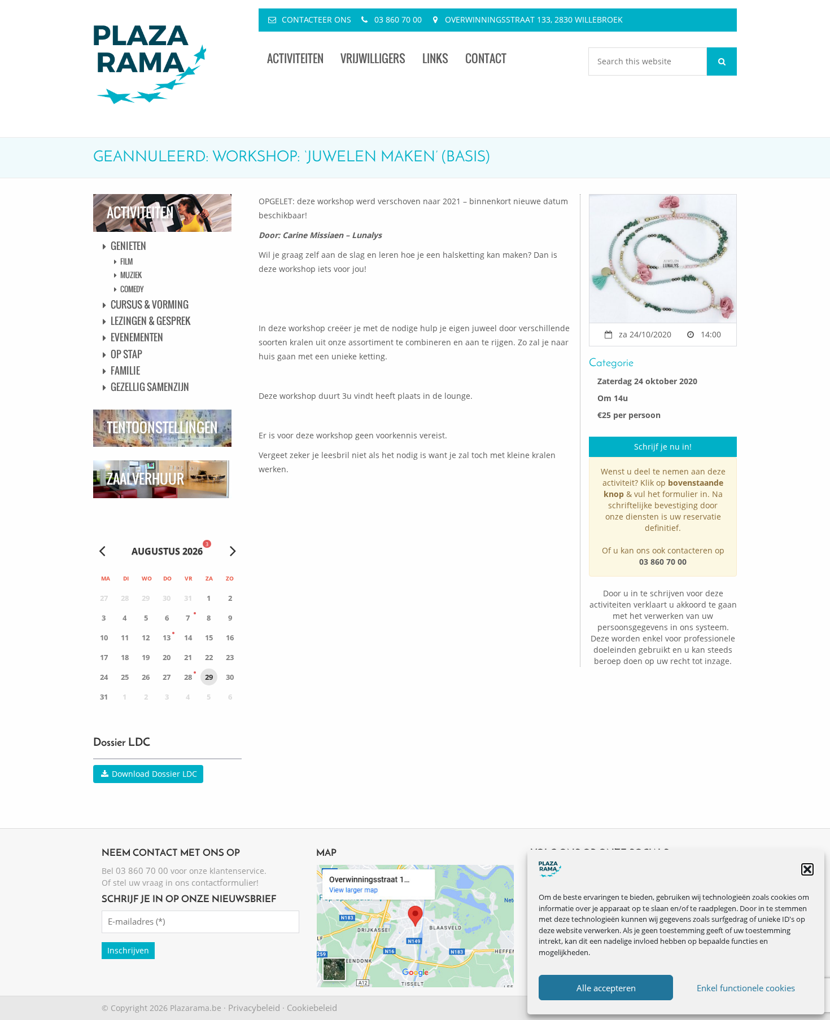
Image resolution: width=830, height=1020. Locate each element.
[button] (807, 869)
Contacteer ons (316, 19)
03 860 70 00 (398, 19)
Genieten (128, 246)
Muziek (131, 274)
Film (126, 261)
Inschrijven (128, 950)
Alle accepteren (606, 987)
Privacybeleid (254, 1007)
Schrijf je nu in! (663, 446)
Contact (485, 58)
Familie (125, 370)
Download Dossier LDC (153, 773)
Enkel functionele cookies (746, 987)
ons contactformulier (215, 882)
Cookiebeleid (312, 1007)
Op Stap (126, 354)
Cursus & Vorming (150, 304)
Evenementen (137, 337)
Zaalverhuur (145, 479)
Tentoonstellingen (162, 427)
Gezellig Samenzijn (150, 387)
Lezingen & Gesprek (150, 321)
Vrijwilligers (372, 58)
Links (435, 58)
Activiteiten (295, 58)
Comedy (131, 288)
